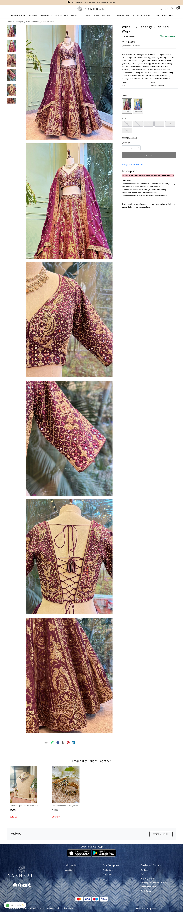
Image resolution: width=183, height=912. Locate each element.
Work (153, 82)
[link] (161, 9)
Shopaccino (152, 908)
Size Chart (132, 138)
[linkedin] (73, 742)
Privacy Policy (68, 908)
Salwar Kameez (45, 15)
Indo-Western (61, 15)
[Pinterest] (29, 886)
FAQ (142, 874)
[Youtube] (24, 886)
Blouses (74, 15)
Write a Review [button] (161, 834)
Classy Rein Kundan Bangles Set (65, 805)
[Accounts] (172, 8)
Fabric (124, 82)
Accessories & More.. (142, 15)
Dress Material (122, 15)
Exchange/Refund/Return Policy (154, 882)
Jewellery (98, 15)
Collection (160, 15)
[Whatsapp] (52, 742)
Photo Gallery (108, 870)
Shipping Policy (147, 878)
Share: (46, 742)
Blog (171, 15)
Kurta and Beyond (17, 15)
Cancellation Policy (149, 886)
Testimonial (108, 874)
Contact (144, 870)
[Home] (91, 9)
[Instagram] (15, 886)
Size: (124, 118)
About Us (68, 870)
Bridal (109, 15)
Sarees (32, 15)
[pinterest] (68, 742)
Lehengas (86, 15)
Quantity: (126, 142)
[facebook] (57, 742)
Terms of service (53, 908)
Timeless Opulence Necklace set (24, 805)
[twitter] (63, 742)
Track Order (146, 891)
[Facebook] (19, 886)
